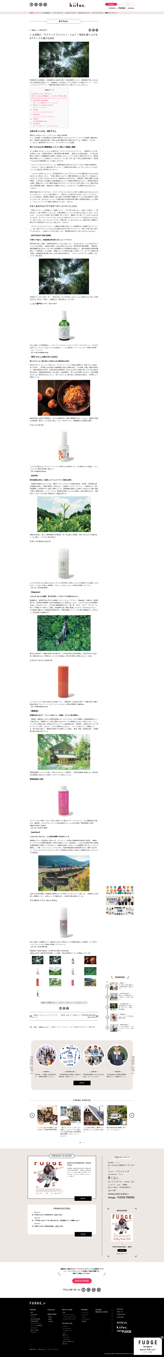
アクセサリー (34, 1332)
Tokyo (124, 1184)
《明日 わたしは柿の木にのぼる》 (42, 105)
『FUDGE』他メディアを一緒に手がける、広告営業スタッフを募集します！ (57, 1220)
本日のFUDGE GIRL (112, 1174)
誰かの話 (65, 1344)
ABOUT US (32, 1349)
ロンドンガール (115, 1181)
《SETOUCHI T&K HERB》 (40, 101)
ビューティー (85, 1315)
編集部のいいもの (34, 13)
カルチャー (65, 1326)
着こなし (113, 1178)
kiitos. (35, 1027)
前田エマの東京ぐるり (68, 1341)
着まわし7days (34, 1330)
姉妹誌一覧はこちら (121, 1253)
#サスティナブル (72, 1003)
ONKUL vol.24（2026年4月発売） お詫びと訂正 (48, 1226)
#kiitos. (43, 1003)
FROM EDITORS (121, 1314)
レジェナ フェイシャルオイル (43, 117)
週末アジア (65, 1335)
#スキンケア (83, 1003)
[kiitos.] (77, 5)
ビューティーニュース (68, 1315)
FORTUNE (98, 1310)
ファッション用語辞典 (36, 1325)
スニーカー (117, 1162)
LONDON (50, 1321)
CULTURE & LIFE (67, 1323)
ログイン (128, 4)
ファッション (85, 1312)
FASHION (33, 1310)
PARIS (50, 1319)
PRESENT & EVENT (101, 1312)
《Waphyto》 (36, 114)
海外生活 (84, 1321)
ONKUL (119, 1185)
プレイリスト (66, 1337)
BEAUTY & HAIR (67, 1310)
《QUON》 (35, 110)
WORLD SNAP (52, 1314)
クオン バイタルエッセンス (43, 112)
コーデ (112, 1191)
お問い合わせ (41, 1349)
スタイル (111, 1171)
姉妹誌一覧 (120, 1312)
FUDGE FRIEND (125, 1197)
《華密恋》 (35, 119)
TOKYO (50, 1317)
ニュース (33, 1317)
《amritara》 (36, 124)
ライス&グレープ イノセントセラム (45, 126)
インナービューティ (58, 13)
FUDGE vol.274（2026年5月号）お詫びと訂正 (48, 1215)
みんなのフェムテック (84, 13)
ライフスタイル (67, 1328)
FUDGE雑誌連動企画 (124, 1187)
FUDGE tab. (51, 1310)
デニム (121, 1174)
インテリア (111, 1185)
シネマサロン (66, 1339)
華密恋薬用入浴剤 (40, 121)
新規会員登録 (82, 1280)
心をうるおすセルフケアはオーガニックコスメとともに (49, 98)
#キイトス (56, 1003)
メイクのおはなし (45, 13)
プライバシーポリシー (53, 1349)
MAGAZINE (120, 1309)
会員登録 (111, 4)
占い (133, 1181)
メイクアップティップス (69, 1319)
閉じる (51, 90)
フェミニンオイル (40, 107)
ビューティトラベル (97, 13)
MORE (83, 1198)
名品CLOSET (34, 1315)
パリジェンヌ (122, 1171)
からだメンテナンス (71, 13)
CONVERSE (126, 1182)
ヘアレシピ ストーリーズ (69, 1317)
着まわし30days (112, 1187)
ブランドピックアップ (36, 1323)
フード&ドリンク (67, 1330)
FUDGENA (110, 1163)
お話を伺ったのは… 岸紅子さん (41, 94)
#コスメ (63, 1003)
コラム (64, 1333)
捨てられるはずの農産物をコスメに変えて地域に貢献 (48, 96)
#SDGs (49, 1003)
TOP (31, 1027)
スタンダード (34, 1328)
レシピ (83, 1317)
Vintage (112, 1197)
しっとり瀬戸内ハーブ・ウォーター (45, 103)
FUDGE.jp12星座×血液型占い (118, 1194)
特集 (32, 1312)
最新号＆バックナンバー (111, 13)
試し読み (122, 1250)
